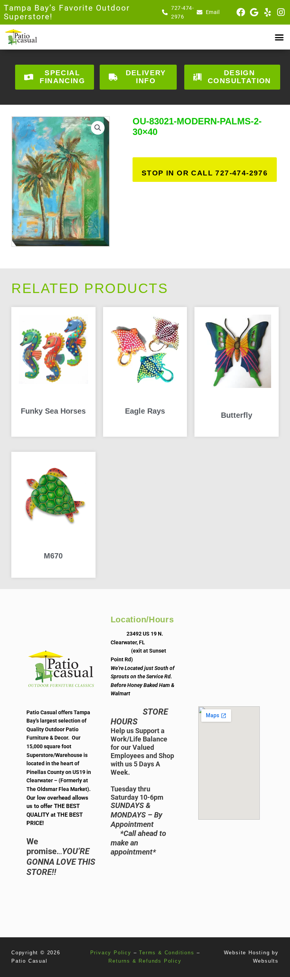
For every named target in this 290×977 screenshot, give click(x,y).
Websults (266, 961)
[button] (279, 37)
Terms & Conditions (166, 952)
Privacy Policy (110, 952)
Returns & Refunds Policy (144, 961)
